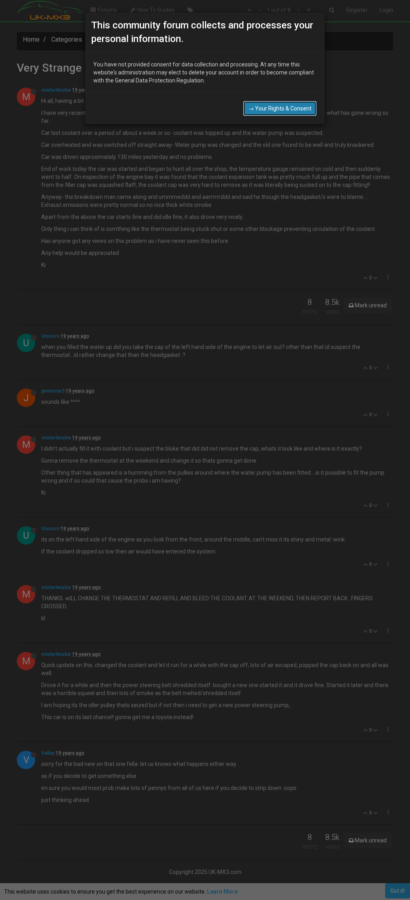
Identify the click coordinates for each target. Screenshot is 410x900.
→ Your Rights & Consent (280, 108)
